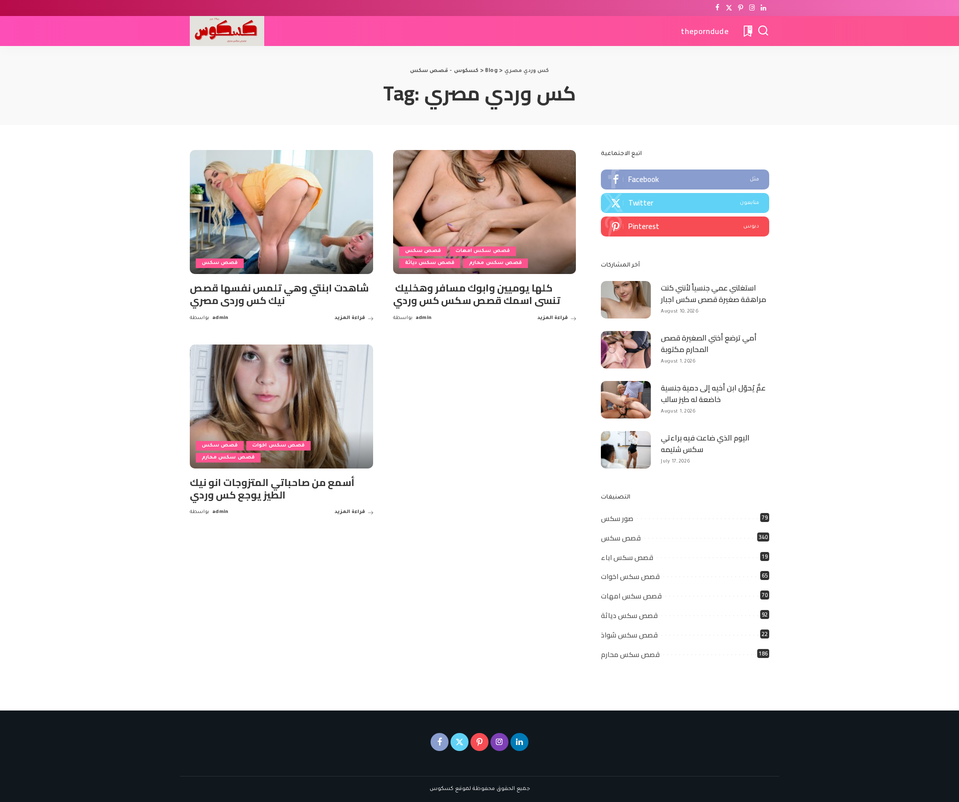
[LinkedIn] (763, 8)
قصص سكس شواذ (629, 635)
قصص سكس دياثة (430, 263)
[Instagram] (752, 8)
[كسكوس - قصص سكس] (227, 31)
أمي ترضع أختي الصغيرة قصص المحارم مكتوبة (709, 343)
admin (220, 318)
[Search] (763, 31)
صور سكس (617, 518)
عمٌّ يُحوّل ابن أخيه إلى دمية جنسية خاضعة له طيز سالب (713, 393)
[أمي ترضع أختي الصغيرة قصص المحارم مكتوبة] (626, 349)
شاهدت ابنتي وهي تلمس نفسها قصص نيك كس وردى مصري (279, 294)
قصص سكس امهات (483, 251)
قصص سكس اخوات (278, 445)
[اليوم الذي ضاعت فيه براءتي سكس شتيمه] (626, 449)
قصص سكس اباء (627, 557)
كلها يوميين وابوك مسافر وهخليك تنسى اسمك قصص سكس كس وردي (476, 294)
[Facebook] (717, 8)
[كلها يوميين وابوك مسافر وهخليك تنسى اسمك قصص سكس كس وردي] (484, 212)
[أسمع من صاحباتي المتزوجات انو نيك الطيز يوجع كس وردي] (281, 406)
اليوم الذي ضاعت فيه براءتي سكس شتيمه (705, 443)
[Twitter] (729, 8)
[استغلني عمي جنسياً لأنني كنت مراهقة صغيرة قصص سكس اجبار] (626, 299)
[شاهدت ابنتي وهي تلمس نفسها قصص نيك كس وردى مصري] (281, 212)
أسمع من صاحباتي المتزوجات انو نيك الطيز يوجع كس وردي (272, 488)
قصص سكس (220, 263)
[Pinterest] (740, 8)
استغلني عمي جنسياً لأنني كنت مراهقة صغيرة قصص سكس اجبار (713, 293)
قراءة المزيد (350, 318)
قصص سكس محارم (495, 263)
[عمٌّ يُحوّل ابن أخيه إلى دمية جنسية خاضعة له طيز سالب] (626, 399)
